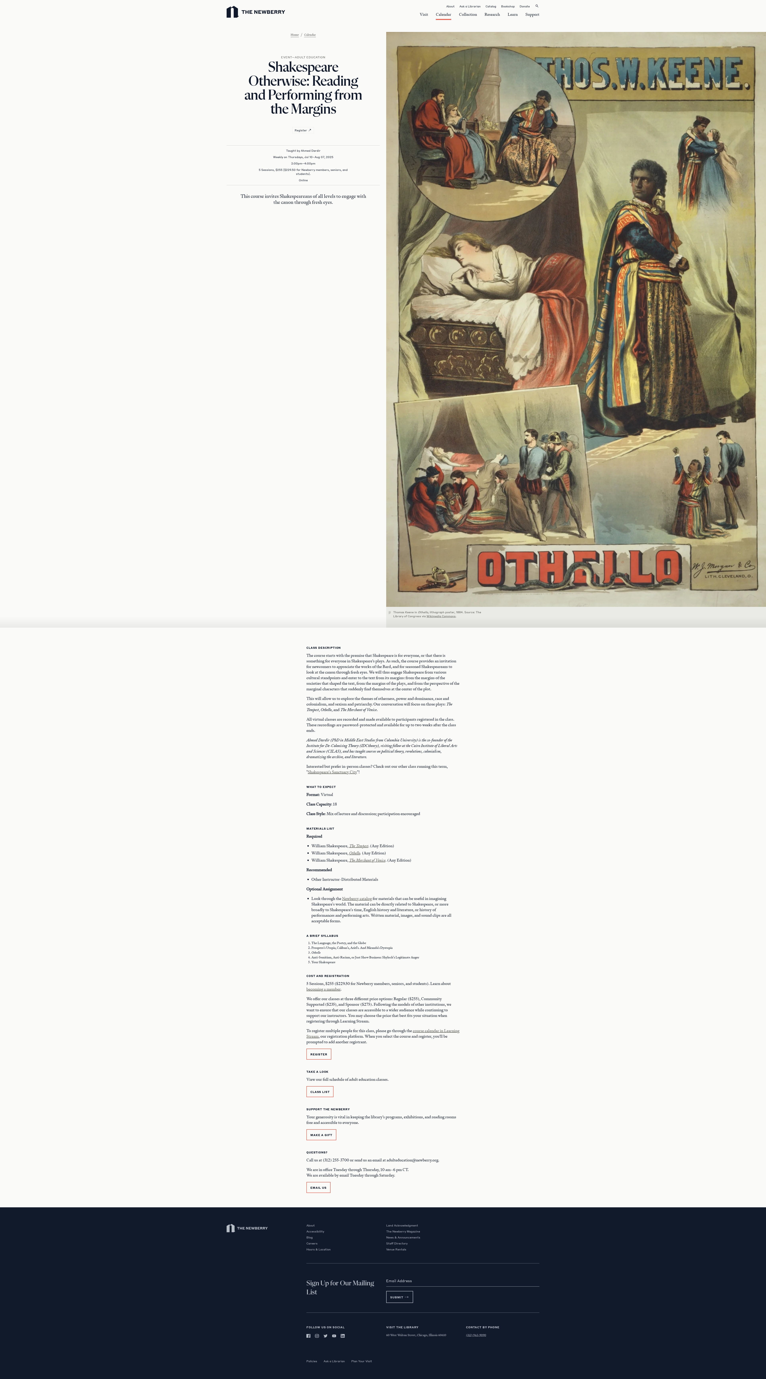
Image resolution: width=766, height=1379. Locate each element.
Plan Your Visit (361, 1361)
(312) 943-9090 (476, 1335)
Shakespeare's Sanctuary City (332, 772)
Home (295, 35)
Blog (309, 1237)
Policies (311, 1361)
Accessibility (315, 1231)
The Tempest (358, 845)
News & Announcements (403, 1237)
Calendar (310, 35)
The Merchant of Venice (367, 860)
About (310, 1225)
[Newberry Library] (247, 1234)
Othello (354, 853)
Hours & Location (318, 1249)
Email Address (399, 1281)
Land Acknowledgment (402, 1225)
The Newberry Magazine (403, 1231)
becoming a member (323, 989)
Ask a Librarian (334, 1361)
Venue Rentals (396, 1249)
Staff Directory (397, 1243)
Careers (312, 1243)
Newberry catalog (357, 898)
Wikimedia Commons (441, 616)
